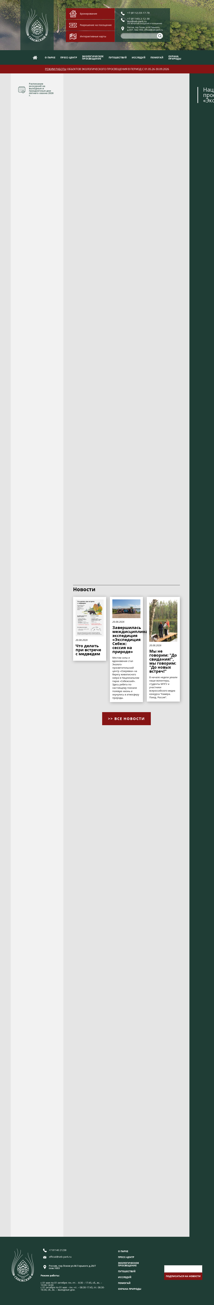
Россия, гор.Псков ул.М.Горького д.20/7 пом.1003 (72, 1267)
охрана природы (129, 1288)
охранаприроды (174, 57)
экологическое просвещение (128, 1264)
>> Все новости (126, 718)
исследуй (138, 57)
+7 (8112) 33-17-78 (138, 12)
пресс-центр (68, 57)
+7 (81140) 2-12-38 (138, 18)
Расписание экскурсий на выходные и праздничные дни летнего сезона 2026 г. (41, 89)
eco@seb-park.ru (137, 21)
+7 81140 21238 (57, 1250)
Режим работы (55, 69)
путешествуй (118, 57)
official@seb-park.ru (60, 1257)
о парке (50, 57)
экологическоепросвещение (93, 57)
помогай (156, 57)
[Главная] (35, 57)
